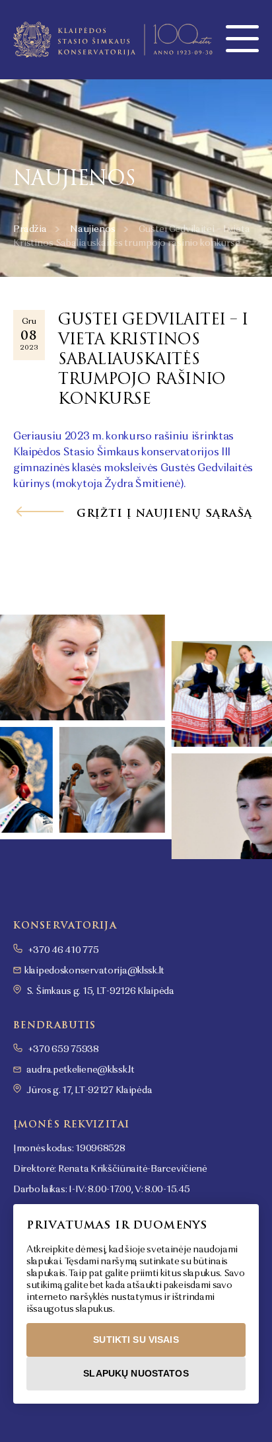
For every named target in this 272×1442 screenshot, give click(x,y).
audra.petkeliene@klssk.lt (80, 1070)
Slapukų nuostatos (135, 1373)
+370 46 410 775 (62, 950)
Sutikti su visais (135, 1339)
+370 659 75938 (62, 1049)
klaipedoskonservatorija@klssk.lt (94, 970)
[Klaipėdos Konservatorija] (113, 39)
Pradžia (30, 229)
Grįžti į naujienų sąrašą (162, 513)
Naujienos (93, 229)
